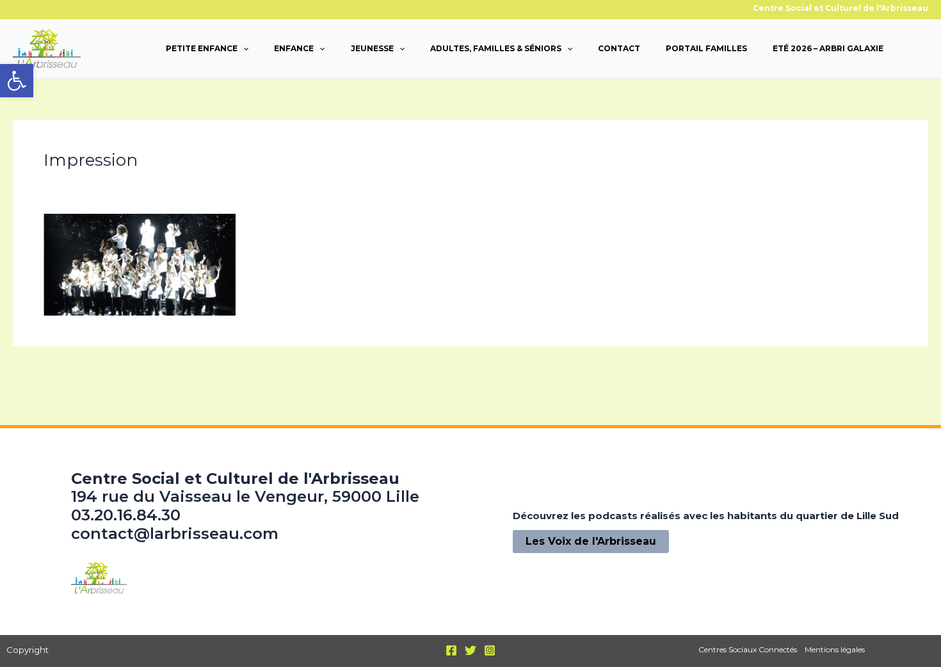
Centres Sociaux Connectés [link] (747, 649)
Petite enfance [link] (201, 48)
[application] (242, 48)
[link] (16, 80)
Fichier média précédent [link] (83, 375)
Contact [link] (619, 48)
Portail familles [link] (706, 48)
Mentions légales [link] (835, 649)
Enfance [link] (294, 48)
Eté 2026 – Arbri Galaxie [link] (828, 48)
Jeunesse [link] (372, 48)
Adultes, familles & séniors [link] (495, 48)
